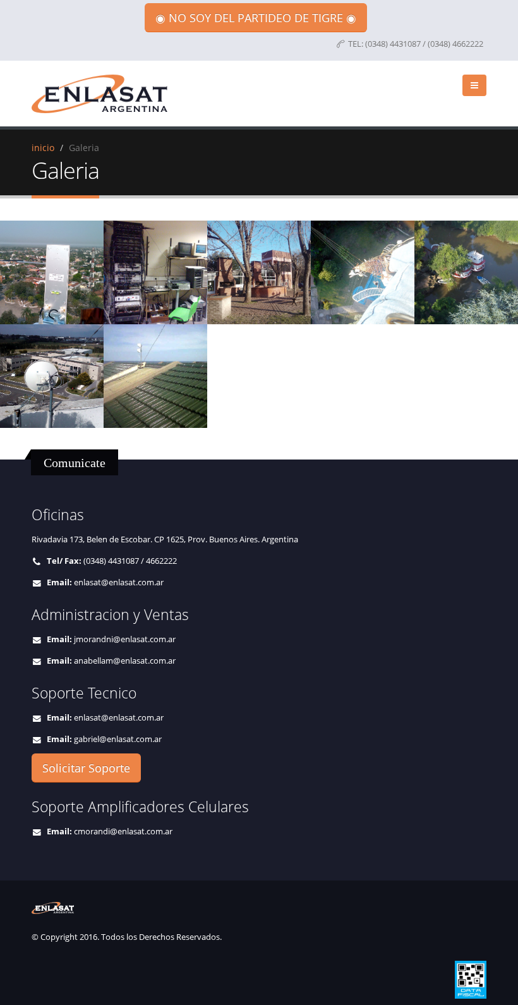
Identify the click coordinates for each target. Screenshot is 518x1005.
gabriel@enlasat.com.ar (118, 739)
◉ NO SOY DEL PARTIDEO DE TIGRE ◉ (255, 17)
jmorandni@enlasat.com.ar (125, 639)
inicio (43, 148)
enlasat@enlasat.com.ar (119, 582)
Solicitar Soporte (86, 768)
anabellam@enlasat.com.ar (125, 660)
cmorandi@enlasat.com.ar (123, 831)
